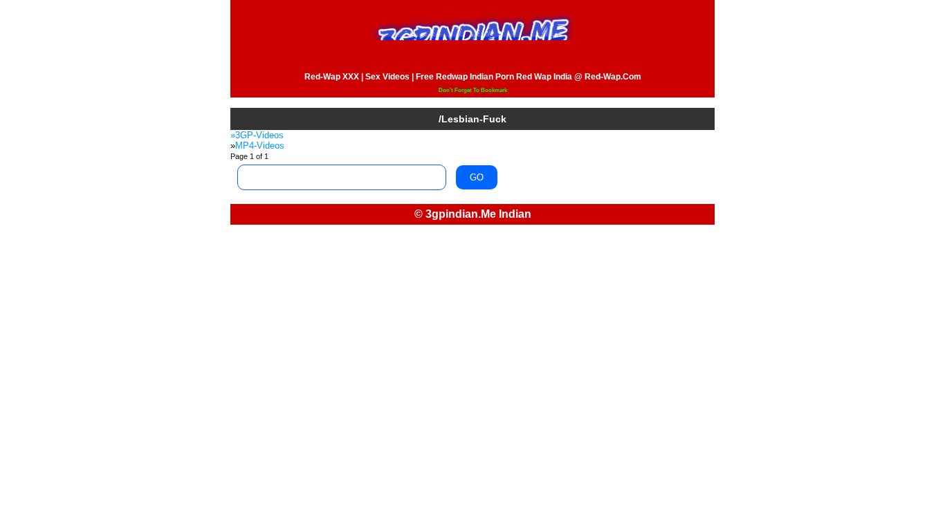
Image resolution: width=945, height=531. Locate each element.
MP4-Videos (259, 145)
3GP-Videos (259, 135)
